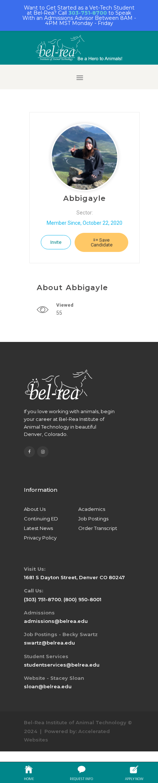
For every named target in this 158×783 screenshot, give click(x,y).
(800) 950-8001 (82, 599)
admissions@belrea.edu (56, 621)
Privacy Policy (40, 538)
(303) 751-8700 (42, 599)
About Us (35, 509)
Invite (55, 242)
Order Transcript (97, 528)
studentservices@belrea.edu (62, 665)
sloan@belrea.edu (48, 686)
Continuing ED (41, 519)
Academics (91, 509)
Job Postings (93, 519)
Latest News (38, 528)
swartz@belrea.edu (49, 643)
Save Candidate (101, 242)
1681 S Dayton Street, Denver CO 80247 (74, 577)
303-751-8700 (87, 13)
